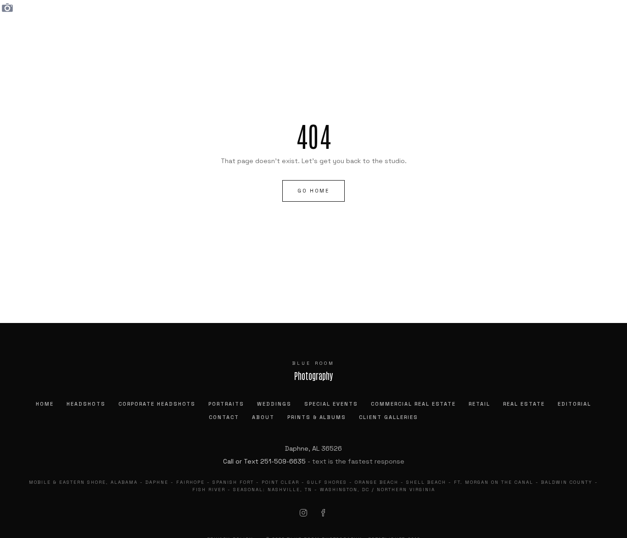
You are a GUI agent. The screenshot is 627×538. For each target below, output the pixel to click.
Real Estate (524, 404)
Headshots (86, 404)
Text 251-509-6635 (275, 461)
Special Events (331, 404)
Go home (313, 190)
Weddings (274, 404)
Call (228, 461)
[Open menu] (593, 23)
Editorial (574, 404)
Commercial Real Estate (413, 404)
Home (45, 404)
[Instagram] (303, 512)
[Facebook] (323, 512)
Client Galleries (388, 417)
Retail (479, 404)
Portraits (226, 404)
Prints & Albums (317, 417)
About (263, 417)
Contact (224, 417)
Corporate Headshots (157, 404)
